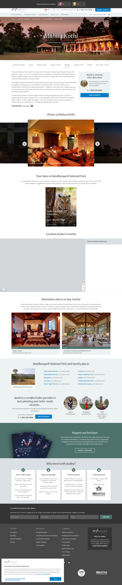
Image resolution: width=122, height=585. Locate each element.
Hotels (67, 65)
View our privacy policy (43, 574)
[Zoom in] (83, 284)
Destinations (16, 14)
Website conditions (68, 532)
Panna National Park (51, 371)
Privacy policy (66, 542)
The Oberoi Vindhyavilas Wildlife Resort (77, 351)
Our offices (13, 532)
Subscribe (106, 517)
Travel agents (40, 545)
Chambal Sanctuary (84, 384)
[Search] (109, 14)
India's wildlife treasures (55, 213)
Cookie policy (66, 545)
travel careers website (100, 546)
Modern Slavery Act (68, 548)
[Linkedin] (69, 562)
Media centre (66, 555)
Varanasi (47, 381)
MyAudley (13, 535)
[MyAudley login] (58, 10)
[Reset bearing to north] (83, 289)
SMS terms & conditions (69, 539)
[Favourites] (54, 10)
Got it (55, 579)
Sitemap (12, 542)
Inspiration (43, 14)
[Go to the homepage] (18, 10)
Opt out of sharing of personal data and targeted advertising (15, 579)
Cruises (89, 65)
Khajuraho (47, 378)
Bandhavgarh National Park (22, 387)
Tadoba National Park (85, 381)
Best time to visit (102, 65)
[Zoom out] (83, 287)
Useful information (41, 532)
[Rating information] (32, 106)
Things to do (78, 65)
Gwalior (80, 378)
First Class (26, 106)
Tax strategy (66, 552)
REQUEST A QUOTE (103, 10)
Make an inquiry (94, 95)
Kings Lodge (17, 351)
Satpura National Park (85, 374)
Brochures (65, 14)
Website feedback (15, 539)
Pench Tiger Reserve (51, 384)
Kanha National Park (51, 374)
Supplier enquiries (41, 542)
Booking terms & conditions (70, 535)
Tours (30, 65)
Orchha (80, 371)
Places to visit (55, 65)
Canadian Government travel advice (47, 535)
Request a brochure (85, 450)
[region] (42, 265)
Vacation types (29, 14)
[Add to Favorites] (117, 22)
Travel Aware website (43, 539)
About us (54, 14)
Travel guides (42, 65)
